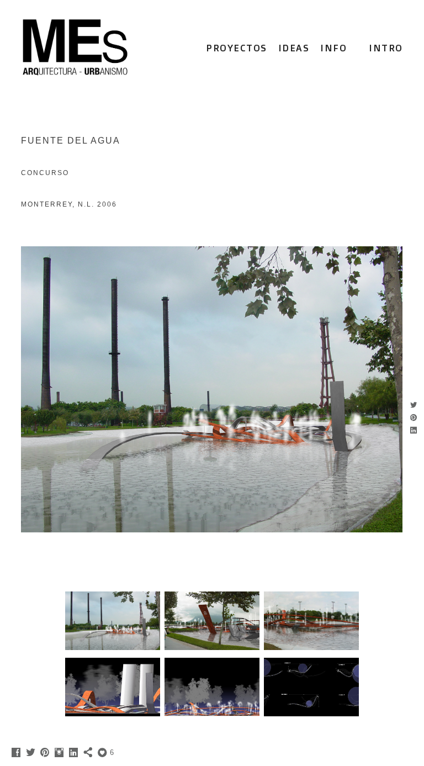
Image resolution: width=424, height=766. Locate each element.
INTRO (386, 48)
